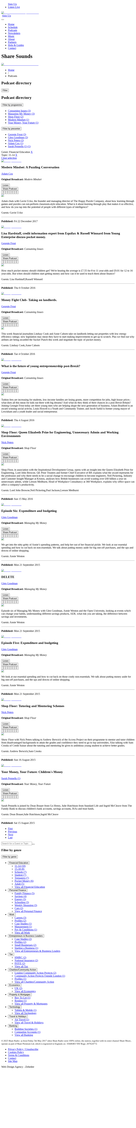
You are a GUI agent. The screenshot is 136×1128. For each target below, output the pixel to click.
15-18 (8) (19, 869)
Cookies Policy (16, 1052)
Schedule (13, 27)
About (11, 39)
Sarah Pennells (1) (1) (19, 146)
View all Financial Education (30, 886)
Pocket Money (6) (24, 881)
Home (11, 24)
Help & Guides (16, 45)
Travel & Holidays (17, 1016)
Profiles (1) (20, 978)
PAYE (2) (20, 963)
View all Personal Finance (28, 911)
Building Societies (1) (26, 1029)
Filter (5, 90)
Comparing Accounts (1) (27, 1032)
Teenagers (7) (22, 878)
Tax (11, 954)
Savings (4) (21, 896)
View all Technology (25, 1013)
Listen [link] (5, 185)
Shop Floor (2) (15, 116)
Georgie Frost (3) (17, 134)
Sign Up (12, 4)
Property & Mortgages (19, 994)
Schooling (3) (22, 902)
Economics (14, 985)
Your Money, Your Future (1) (23, 122)
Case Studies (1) (23, 923)
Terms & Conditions (18, 1055)
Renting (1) (21, 1000)
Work (11, 914)
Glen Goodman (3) (18, 137)
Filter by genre (9, 856)
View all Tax (21, 966)
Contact (12, 48)
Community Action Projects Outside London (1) (40, 975)
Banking (13, 1026)
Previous (12, 831)
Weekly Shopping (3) (26, 905)
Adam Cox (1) (15, 143)
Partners (12, 42)
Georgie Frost (8, 243)
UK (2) (18, 988)
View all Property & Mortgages (31, 1003)
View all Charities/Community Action (34, 981)
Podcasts (12, 30)
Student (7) (20, 875)
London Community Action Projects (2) (35, 972)
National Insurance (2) (26, 960)
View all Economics (25, 991)
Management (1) (23, 926)
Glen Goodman (9, 517)
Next (10, 834)
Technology (14, 1007)
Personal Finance (17, 890)
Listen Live (14, 7)
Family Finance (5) (24, 893)
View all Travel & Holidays (29, 1022)
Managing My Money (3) (21, 113)
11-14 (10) (20, 866)
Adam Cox (7, 173)
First (10, 828)
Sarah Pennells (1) (10, 778)
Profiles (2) (20, 920)
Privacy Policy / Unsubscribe (23, 1049)
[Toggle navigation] (2, 19)
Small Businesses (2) (25, 945)
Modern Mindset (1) (18, 119)
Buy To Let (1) (22, 997)
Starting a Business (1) (26, 948)
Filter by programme (12, 105)
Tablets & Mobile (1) (25, 1010)
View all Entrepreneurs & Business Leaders (37, 951)
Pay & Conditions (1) (26, 929)
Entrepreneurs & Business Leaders (26, 936)
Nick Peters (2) (16, 140)
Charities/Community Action (22, 969)
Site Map (12, 1061)
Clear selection (9, 158)
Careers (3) (20, 917)
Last (10, 837)
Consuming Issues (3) (19, 110)
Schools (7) (21, 872)
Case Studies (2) (23, 939)
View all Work (22, 932)
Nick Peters (7, 442)
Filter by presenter (11, 128)
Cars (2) (19, 908)
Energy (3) (20, 899)
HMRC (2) (20, 957)
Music (11, 36)
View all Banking (24, 1035)
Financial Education (18, 863)
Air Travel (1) (22, 1019)
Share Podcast (10, 189)
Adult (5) (19, 883)
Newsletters (14, 33)
